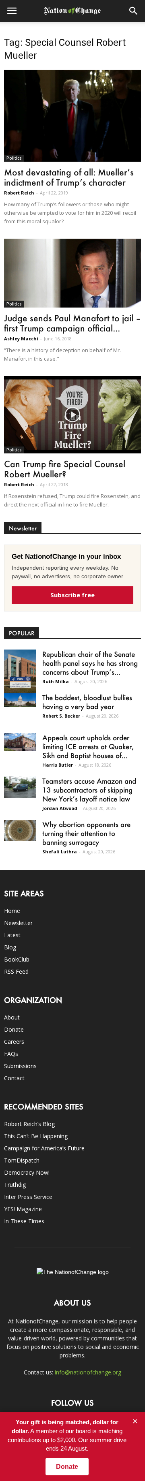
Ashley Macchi (21, 339)
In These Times (24, 1221)
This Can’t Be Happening (36, 1136)
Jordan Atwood (59, 808)
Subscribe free (72, 595)
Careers (14, 1041)
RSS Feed (16, 971)
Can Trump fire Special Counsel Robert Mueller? (64, 468)
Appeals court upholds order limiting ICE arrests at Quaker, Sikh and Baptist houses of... (88, 746)
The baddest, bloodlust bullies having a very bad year (87, 702)
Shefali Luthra (59, 851)
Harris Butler (57, 765)
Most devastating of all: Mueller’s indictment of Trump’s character (69, 177)
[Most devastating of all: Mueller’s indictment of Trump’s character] (72, 116)
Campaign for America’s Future (44, 1148)
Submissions (20, 1066)
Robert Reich (19, 193)
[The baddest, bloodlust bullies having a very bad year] (20, 700)
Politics (14, 158)
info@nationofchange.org (88, 1372)
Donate (14, 1029)
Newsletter (18, 923)
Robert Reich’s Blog (29, 1124)
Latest (12, 935)
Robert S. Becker (61, 716)
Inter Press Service (28, 1197)
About (12, 1017)
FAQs (11, 1054)
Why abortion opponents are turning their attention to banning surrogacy (86, 833)
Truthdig (15, 1184)
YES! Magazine (23, 1209)
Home (12, 911)
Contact (14, 1078)
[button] (133, 11)
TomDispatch (21, 1160)
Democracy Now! (27, 1172)
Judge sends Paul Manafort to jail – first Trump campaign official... (72, 322)
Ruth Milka (55, 681)
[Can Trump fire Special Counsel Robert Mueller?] (72, 414)
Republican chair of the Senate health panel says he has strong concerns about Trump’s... (90, 663)
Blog (10, 947)
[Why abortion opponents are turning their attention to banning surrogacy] (20, 830)
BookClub (16, 959)
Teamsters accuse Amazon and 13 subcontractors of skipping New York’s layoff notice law (89, 789)
